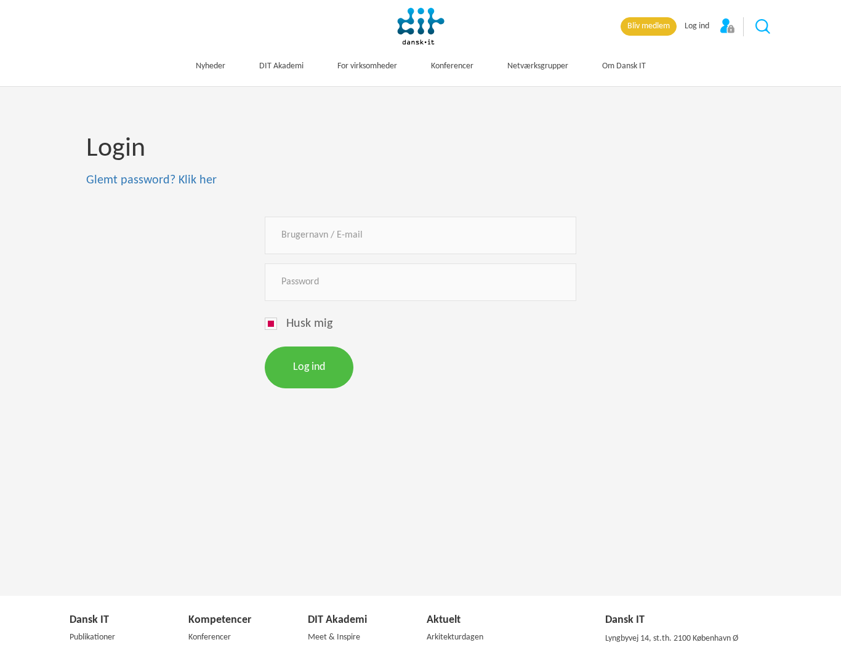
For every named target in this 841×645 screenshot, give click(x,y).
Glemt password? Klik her (151, 180)
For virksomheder (367, 66)
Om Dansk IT (624, 66)
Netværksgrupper (537, 66)
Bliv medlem (648, 26)
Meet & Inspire (334, 637)
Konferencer (452, 66)
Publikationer (92, 637)
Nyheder (210, 66)
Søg (763, 27)
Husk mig (309, 324)
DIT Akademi (281, 66)
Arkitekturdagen (455, 637)
